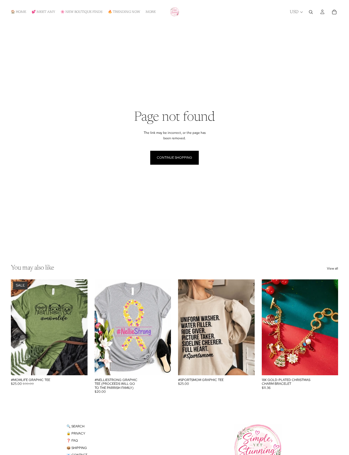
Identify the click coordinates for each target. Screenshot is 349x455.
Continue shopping (174, 157)
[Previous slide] (270, 327)
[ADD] (330, 367)
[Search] (311, 12)
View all (332, 268)
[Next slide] (330, 327)
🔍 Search (76, 426)
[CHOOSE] (79, 367)
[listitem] (150, 12)
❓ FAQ (72, 440)
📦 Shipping (77, 448)
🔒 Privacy (76, 433)
